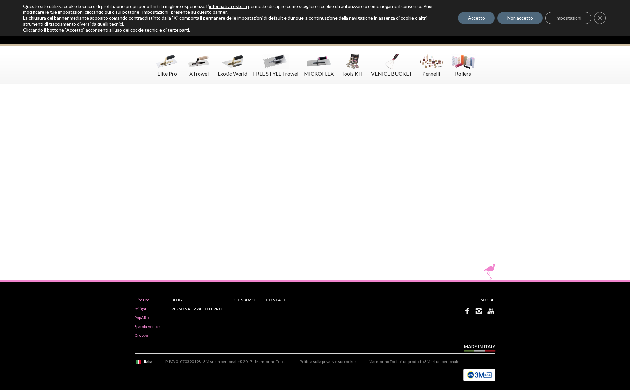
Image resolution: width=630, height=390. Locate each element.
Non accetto (520, 18)
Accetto (476, 18)
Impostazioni (568, 18)
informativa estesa (228, 6)
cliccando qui (98, 12)
